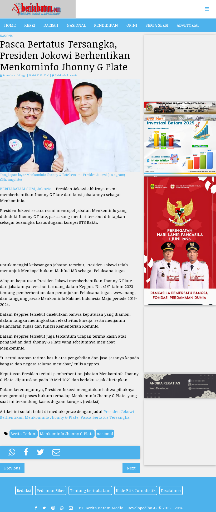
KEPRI (29, 25)
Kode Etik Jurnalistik (136, 490)
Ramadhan (9, 75)
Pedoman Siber (51, 490)
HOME (10, 25)
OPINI (131, 25)
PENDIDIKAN (106, 25)
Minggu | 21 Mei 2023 (30, 75)
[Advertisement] (70, 243)
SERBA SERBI (157, 25)
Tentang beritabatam (90, 490)
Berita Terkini (24, 433)
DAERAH (50, 25)
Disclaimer (171, 490)
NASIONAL (76, 25)
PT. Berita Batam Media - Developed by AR (118, 507)
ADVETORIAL (188, 25)
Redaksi (24, 490)
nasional (105, 433)
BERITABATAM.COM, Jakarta (26, 188)
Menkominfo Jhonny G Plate (67, 433)
